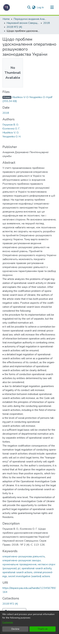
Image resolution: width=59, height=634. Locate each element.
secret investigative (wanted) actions (29, 576)
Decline (15, 629)
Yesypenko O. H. (11, 136)
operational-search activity (36, 568)
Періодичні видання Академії (30, 19)
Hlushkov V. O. (10, 132)
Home (6, 19)
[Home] (6, 7)
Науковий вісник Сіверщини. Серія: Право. (23, 23)
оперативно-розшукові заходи (21, 560)
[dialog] (29, 622)
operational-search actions (17, 572)
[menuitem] (34, 7)
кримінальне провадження (19, 564)
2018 (46, 23)
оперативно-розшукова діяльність (23, 556)
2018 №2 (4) (14, 27)
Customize (7, 622)
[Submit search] (29, 7)
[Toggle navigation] (52, 7)
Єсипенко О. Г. (11, 128)
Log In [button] (40, 7)
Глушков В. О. (10, 124)
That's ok (43, 629)
